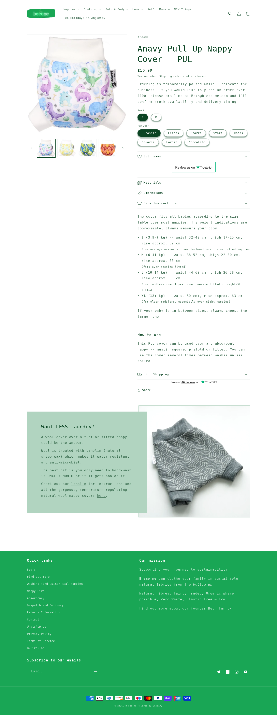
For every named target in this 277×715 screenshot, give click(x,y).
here (101, 496)
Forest (171, 142)
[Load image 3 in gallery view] (87, 148)
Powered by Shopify (150, 706)
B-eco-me (131, 706)
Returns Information (43, 612)
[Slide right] (122, 148)
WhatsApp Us (36, 626)
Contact (33, 619)
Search (32, 569)
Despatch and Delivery (45, 605)
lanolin (78, 484)
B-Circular (35, 648)
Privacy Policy (39, 633)
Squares (148, 142)
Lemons (173, 133)
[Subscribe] (95, 671)
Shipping (165, 76)
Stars (217, 133)
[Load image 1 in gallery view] (46, 148)
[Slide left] (31, 148)
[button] (71, 9)
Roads (238, 133)
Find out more (38, 576)
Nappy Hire (35, 591)
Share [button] (146, 390)
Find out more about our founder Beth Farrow (185, 608)
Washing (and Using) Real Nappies (55, 583)
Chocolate (197, 142)
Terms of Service (41, 641)
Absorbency (35, 598)
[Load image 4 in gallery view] (108, 148)
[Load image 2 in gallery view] (66, 148)
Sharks (196, 133)
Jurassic (149, 133)
